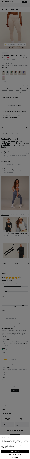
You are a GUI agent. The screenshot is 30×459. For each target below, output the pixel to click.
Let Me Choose (15, 457)
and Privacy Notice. (5, 448)
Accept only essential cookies (15, 454)
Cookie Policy (4, 447)
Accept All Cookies (15, 451)
